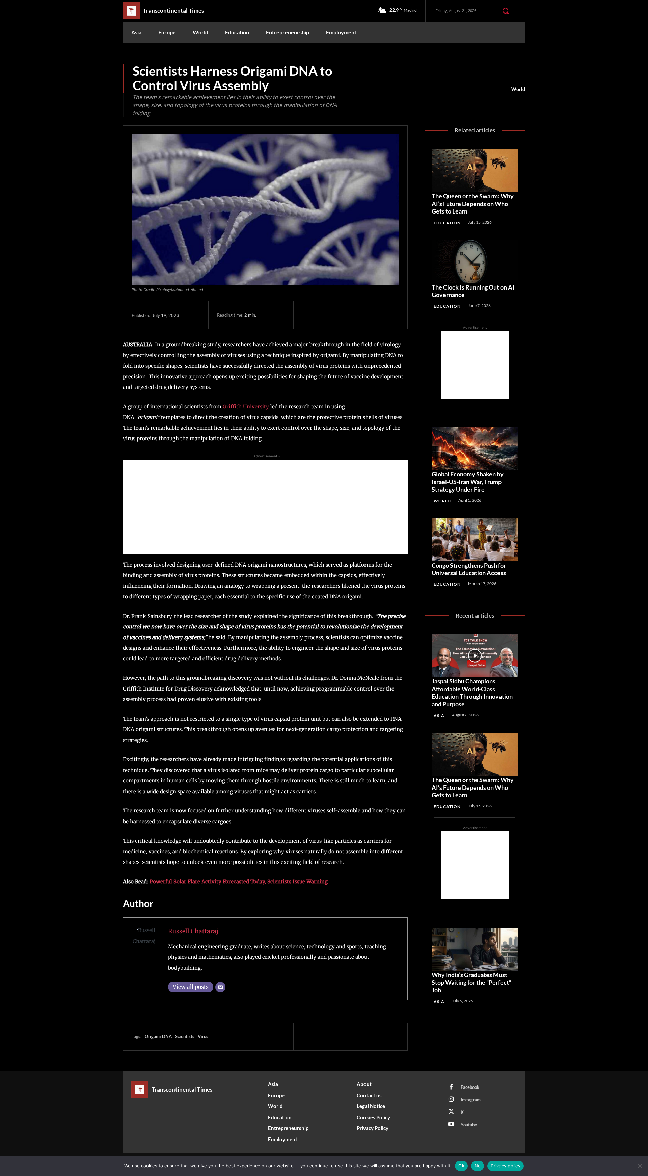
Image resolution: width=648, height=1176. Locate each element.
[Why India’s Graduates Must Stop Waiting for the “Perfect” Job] (475, 949)
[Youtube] (451, 1125)
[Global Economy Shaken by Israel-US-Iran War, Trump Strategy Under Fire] (475, 448)
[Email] (220, 987)
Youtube (469, 1124)
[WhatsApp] (355, 315)
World (518, 89)
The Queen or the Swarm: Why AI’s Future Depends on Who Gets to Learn (473, 203)
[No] (639, 1165)
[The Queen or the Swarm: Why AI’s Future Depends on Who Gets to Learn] (475, 170)
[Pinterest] (340, 315)
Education (447, 222)
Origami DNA (158, 1036)
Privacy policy (505, 1165)
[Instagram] (451, 1100)
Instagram (471, 1099)
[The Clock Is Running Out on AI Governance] (475, 261)
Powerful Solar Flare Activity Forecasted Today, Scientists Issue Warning (239, 881)
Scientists (184, 1036)
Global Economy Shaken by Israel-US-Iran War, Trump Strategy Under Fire (468, 481)
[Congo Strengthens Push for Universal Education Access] (475, 539)
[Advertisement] (265, 507)
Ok (461, 1165)
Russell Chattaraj (193, 931)
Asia (439, 715)
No (478, 1165)
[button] (505, 11)
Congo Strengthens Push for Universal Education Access (469, 569)
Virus (203, 1036)
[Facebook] (309, 315)
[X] (324, 315)
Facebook (470, 1087)
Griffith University (246, 406)
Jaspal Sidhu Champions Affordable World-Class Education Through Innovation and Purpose (472, 692)
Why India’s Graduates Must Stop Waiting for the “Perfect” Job (471, 982)
